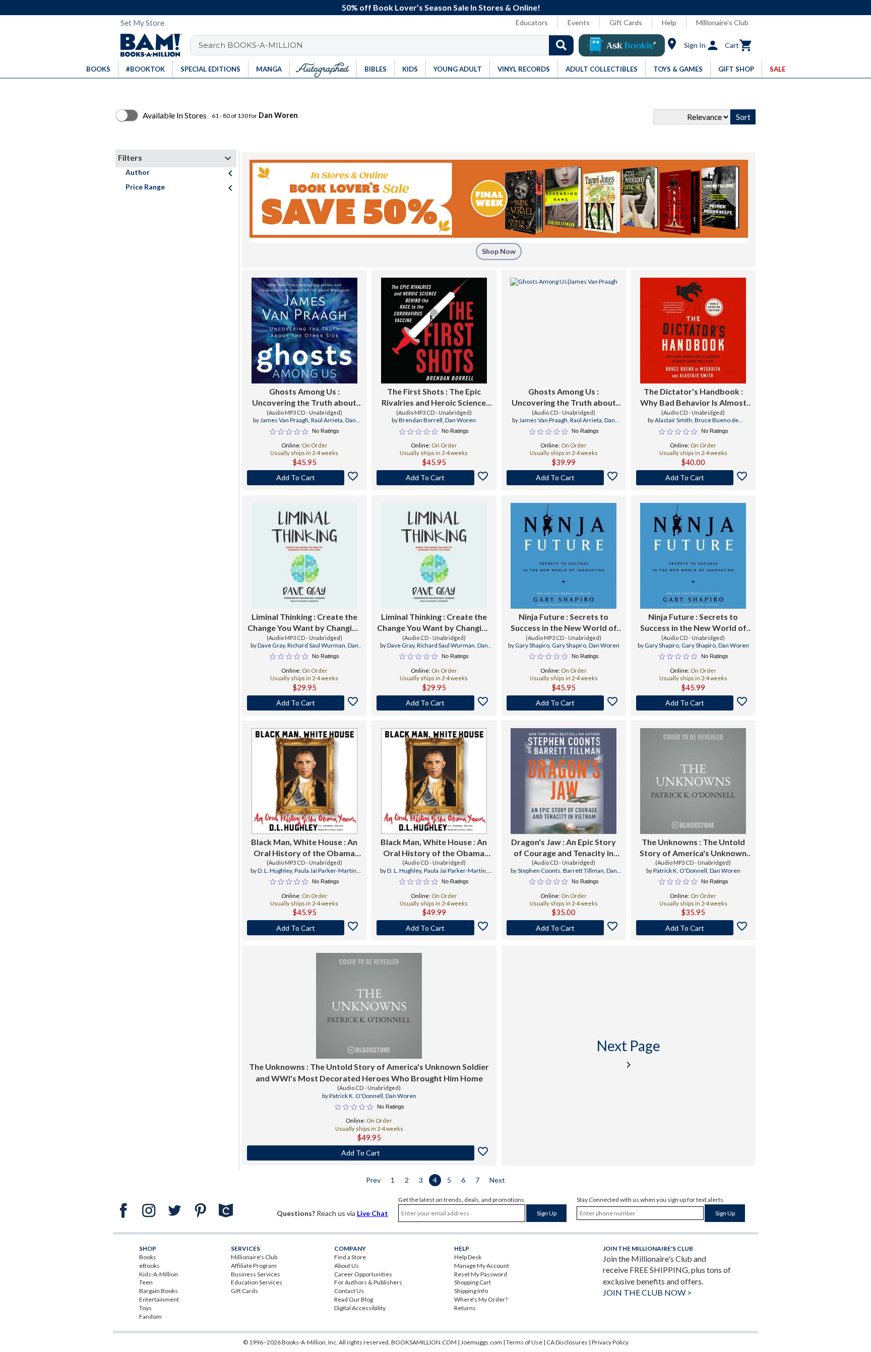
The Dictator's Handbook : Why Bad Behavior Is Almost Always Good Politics (693, 398)
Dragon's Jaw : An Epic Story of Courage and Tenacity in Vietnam (563, 848)
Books (147, 1257)
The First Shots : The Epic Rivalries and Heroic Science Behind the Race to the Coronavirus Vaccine (434, 398)
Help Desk (467, 1257)
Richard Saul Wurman (316, 645)
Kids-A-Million (158, 1274)
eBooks (149, 1265)
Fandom (150, 1316)
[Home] (147, 45)
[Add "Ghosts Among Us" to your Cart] (304, 477)
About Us (346, 1265)
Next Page (628, 1054)
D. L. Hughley (275, 870)
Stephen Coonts (539, 870)
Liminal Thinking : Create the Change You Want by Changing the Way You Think (304, 623)
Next (497, 1180)
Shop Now (499, 251)
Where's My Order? (481, 1299)
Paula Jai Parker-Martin (325, 870)
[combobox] (388, 45)
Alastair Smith (673, 420)
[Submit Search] (561, 45)
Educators (532, 22)
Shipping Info (471, 1291)
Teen (146, 1282)
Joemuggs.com (481, 1342)
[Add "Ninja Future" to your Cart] (564, 703)
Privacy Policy (610, 1342)
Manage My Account (481, 1265)
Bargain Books (158, 1291)
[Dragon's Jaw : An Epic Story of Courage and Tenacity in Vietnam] (563, 781)
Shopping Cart (472, 1282)
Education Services (256, 1282)
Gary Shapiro (532, 645)
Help (669, 22)
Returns (465, 1308)
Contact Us (349, 1291)
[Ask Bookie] (622, 45)
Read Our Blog (353, 1299)
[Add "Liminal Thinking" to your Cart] (304, 703)
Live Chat (372, 1213)
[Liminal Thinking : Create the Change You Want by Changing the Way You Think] (304, 555)
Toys (145, 1308)
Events (579, 22)
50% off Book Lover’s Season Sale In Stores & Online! (441, 7)
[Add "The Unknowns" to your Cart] (693, 927)
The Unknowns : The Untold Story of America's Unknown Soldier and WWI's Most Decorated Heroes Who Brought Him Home (693, 848)
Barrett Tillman (583, 870)
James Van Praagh (284, 420)
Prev (373, 1180)
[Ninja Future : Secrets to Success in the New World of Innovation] (563, 555)
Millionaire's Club (722, 22)
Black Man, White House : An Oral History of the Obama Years (304, 848)
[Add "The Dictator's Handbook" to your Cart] (693, 477)
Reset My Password (480, 1274)
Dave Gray (271, 645)
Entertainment (159, 1299)
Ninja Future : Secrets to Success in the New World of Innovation (564, 623)
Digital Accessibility (360, 1308)
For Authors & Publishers (368, 1282)
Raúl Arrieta (327, 420)
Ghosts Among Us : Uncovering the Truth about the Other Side (304, 398)
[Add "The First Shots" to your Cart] (434, 477)
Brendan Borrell (421, 420)
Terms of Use (524, 1342)
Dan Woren (460, 420)
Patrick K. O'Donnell (680, 870)
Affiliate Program (254, 1265)
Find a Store (350, 1257)
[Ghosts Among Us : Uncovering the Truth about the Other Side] (304, 330)
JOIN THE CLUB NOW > (647, 1292)
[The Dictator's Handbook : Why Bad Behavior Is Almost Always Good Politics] (693, 330)
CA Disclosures (567, 1342)
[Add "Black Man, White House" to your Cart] (304, 927)
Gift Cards (625, 22)
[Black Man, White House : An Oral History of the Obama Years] (304, 781)
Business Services (255, 1274)
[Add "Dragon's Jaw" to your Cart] (564, 927)
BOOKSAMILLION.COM (424, 1342)
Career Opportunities (363, 1274)
